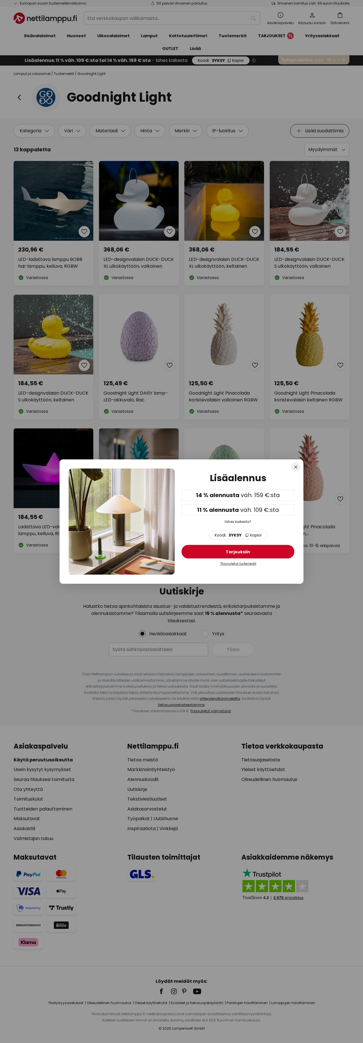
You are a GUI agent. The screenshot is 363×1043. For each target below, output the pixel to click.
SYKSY (238, 535)
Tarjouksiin (238, 552)
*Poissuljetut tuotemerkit (238, 564)
